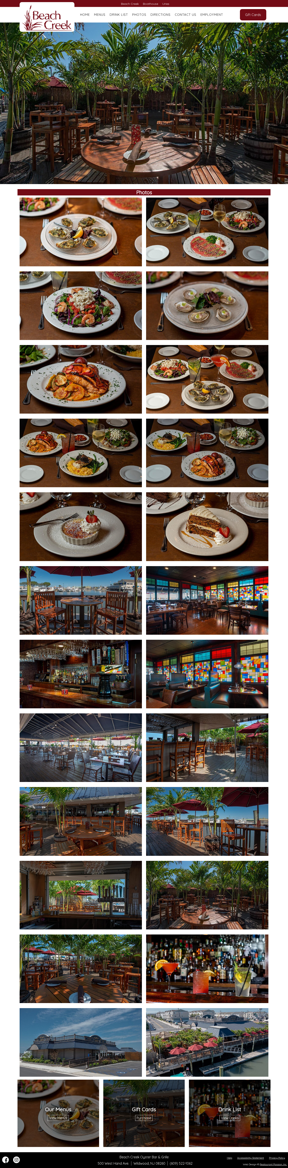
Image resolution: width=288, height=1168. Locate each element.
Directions (161, 15)
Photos (139, 15)
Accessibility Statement (250, 1157)
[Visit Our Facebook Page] (5, 1162)
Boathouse (150, 4)
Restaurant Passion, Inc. (273, 1164)
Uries (165, 4)
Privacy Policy (277, 1157)
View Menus (58, 1118)
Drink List (119, 15)
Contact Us (185, 15)
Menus (99, 15)
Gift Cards (253, 15)
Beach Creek (130, 4)
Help (229, 1157)
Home (85, 15)
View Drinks (230, 1118)
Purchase (144, 1118)
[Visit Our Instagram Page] (16, 1162)
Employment (212, 15)
